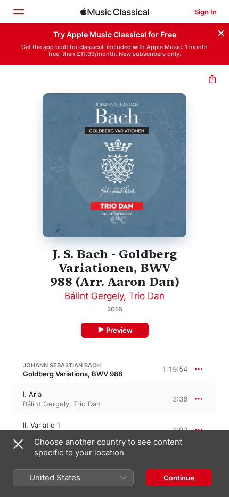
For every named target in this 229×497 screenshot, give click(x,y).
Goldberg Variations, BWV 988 (72, 374)
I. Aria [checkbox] (32, 394)
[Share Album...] (212, 80)
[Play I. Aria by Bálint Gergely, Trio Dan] (7, 399)
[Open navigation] (18, 11)
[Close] (221, 31)
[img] (114, 11)
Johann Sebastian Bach (62, 365)
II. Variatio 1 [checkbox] (41, 425)
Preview (119, 330)
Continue (178, 478)
